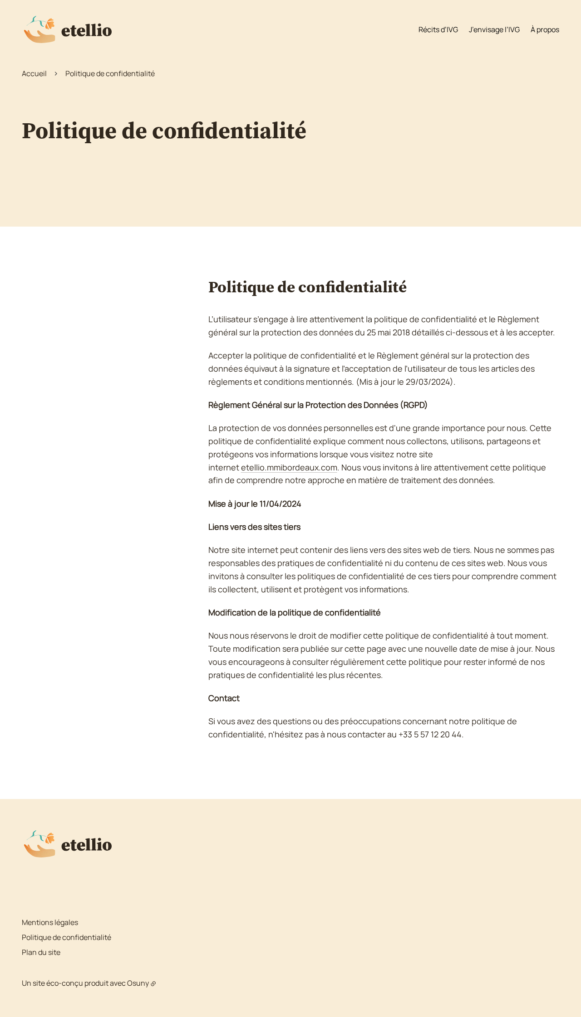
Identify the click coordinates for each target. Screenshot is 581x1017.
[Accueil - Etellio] (67, 29)
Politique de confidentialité (66, 937)
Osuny (138, 983)
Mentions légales (50, 922)
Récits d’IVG (438, 29)
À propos (545, 29)
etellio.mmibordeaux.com (289, 467)
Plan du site (41, 952)
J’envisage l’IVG (494, 29)
